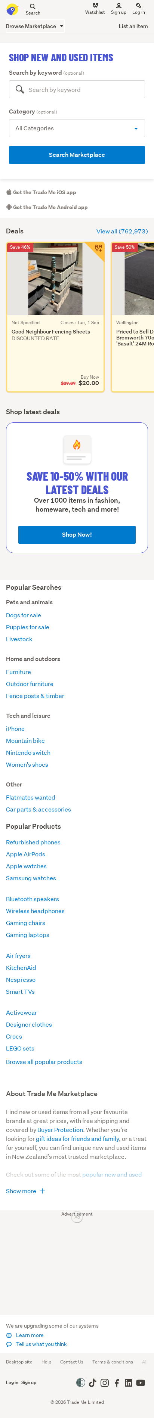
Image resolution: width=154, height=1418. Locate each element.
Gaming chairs (25, 923)
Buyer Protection (60, 1129)
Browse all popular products (44, 1061)
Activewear (21, 1012)
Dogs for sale (23, 615)
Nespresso (21, 979)
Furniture (18, 672)
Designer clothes (29, 1024)
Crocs (14, 1036)
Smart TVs (20, 991)
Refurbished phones (33, 842)
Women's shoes (27, 764)
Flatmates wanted (30, 797)
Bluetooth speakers (32, 899)
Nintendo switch (28, 752)
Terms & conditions (112, 1362)
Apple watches (26, 866)
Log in (138, 12)
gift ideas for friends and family (77, 1138)
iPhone (15, 728)
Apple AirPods (25, 854)
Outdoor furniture (29, 684)
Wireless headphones (35, 911)
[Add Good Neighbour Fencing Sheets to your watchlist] (94, 252)
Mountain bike (25, 740)
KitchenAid (21, 967)
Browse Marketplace (31, 26)
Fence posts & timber (35, 695)
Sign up (118, 12)
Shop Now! (77, 535)
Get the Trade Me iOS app (44, 192)
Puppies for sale (27, 627)
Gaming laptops (27, 934)
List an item (133, 26)
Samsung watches (31, 878)
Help (46, 1362)
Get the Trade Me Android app (50, 207)
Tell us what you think (41, 1344)
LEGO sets (20, 1048)
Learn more (29, 1335)
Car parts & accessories (38, 809)
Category (33, 111)
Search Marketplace (77, 155)
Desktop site (19, 1362)
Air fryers (18, 955)
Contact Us (71, 1362)
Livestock (19, 639)
